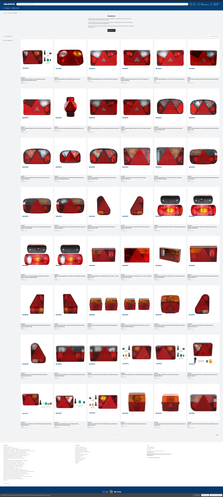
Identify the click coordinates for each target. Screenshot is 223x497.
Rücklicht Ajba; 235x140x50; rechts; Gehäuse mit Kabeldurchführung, (103, 374)
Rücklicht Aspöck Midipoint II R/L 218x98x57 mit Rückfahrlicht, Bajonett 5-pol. (70, 276)
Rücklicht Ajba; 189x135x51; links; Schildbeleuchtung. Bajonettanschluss (137, 374)
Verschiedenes (78, 456)
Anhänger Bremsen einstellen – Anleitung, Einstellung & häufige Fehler (16, 449)
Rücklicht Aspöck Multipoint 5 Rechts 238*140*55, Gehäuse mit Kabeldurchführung (135, 79)
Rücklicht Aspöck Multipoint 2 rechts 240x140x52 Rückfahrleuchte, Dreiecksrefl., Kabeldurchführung (69, 177)
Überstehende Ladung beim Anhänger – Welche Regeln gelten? (15, 470)
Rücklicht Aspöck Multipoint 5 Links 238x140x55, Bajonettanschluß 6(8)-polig (104, 128)
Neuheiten (77, 461)
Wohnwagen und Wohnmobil (80, 458)
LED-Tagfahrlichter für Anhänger (81, 454)
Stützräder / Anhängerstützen (81, 449)
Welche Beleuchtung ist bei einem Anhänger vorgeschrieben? (15, 472)
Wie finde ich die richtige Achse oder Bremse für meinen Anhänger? (16, 473)
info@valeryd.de (150, 455)
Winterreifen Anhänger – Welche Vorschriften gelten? (13, 478)
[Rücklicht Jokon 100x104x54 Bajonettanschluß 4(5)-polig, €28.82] (136, 402)
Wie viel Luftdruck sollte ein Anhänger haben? (12, 477)
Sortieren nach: (207, 36)
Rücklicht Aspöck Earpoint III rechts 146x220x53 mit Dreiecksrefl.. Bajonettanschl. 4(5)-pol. (135, 227)
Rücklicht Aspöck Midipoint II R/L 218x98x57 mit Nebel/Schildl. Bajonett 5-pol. (169, 227)
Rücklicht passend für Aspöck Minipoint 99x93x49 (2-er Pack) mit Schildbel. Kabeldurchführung (135, 325)
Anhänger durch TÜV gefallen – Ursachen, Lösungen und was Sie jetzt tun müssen (19, 450)
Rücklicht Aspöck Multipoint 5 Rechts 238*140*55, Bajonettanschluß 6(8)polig (136, 128)
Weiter (217, 435)
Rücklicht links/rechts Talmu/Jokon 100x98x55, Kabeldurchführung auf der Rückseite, (169, 424)
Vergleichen (37, 74)
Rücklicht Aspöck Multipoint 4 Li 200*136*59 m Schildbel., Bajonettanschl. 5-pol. (133, 177)
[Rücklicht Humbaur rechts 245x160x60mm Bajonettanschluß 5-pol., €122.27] (70, 107)
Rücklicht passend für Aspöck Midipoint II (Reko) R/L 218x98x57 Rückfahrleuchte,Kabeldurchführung (35, 276)
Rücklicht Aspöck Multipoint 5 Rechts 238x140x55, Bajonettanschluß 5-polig (203, 79)
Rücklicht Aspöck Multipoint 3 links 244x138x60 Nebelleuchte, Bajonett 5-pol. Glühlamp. (203, 177)
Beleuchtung (77, 453)
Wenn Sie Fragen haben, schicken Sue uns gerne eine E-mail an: (159, 453)
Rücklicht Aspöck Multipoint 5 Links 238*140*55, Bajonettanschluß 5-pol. (169, 79)
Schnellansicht (37, 72)
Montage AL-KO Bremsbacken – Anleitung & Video (13, 466)
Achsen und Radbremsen (80, 447)
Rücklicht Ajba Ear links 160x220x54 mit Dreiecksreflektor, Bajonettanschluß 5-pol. (200, 325)
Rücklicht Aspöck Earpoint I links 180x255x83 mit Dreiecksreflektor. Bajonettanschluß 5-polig (36, 325)
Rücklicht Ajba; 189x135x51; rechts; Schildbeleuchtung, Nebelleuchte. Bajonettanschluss (36, 424)
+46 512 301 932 (150, 452)
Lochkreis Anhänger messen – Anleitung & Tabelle (12, 465)
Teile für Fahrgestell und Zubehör (81, 450)
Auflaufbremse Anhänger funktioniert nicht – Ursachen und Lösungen (16, 454)
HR (155, 457)
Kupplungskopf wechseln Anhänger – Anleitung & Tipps (14, 464)
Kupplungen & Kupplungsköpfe (81, 448)
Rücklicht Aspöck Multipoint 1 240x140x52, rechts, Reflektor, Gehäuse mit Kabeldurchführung (169, 276)
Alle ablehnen (205, 495)
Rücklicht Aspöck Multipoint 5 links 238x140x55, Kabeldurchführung (103, 78)
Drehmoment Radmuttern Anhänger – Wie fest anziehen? (14, 458)
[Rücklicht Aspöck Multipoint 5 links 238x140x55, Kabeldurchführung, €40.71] (103, 58)
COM (158, 457)
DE (153, 457)
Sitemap (5, 479)
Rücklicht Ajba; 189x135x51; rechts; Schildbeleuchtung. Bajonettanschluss (166, 374)
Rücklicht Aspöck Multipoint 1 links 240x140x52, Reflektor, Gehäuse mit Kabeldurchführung (203, 276)
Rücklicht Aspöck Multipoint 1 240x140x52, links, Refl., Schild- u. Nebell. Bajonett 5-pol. (103, 276)
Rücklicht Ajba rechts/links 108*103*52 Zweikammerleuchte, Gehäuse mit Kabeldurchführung (169, 325)
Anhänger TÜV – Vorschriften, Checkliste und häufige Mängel (15, 451)
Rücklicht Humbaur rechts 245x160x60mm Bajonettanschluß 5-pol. (69, 128)
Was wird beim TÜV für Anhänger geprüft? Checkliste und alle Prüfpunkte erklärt (18, 471)
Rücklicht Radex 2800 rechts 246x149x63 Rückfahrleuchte (67, 78)
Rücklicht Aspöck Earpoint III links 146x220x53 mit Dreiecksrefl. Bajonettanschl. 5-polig (101, 227)
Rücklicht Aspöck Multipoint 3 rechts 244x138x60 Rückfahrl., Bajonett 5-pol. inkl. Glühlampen (70, 227)
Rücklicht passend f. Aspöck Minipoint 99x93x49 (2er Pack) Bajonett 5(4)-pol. (102, 325)
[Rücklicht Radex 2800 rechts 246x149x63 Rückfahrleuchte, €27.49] (70, 58)
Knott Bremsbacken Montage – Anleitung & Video (12, 461)
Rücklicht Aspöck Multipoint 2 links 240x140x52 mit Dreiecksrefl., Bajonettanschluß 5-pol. (168, 128)
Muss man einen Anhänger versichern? (10, 467)
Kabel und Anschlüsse (79, 455)
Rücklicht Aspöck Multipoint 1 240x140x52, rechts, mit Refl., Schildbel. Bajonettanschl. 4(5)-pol (136, 276)
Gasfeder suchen (15, 8)
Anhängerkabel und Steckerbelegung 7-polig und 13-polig (14, 453)
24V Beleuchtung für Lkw (8, 447)
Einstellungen (197, 495)
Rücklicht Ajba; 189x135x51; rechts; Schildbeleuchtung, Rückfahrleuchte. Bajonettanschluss (33, 79)
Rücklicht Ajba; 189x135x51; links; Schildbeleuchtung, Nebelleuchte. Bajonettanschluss (202, 374)
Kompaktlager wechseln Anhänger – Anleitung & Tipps (13, 462)
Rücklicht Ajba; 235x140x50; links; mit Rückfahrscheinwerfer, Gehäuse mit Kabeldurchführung (69, 374)
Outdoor (76, 462)
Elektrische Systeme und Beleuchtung (82, 451)
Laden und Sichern (78, 460)
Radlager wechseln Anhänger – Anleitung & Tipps (12, 468)
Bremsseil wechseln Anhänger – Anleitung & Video (12, 456)
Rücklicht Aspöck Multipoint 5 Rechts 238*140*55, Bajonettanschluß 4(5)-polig (36, 128)
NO (152, 457)
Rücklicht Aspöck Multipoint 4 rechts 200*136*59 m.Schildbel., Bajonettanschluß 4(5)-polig (168, 177)
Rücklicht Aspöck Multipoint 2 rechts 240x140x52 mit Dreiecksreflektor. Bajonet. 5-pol (203, 128)
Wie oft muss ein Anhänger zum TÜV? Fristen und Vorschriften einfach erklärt (18, 476)
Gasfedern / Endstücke (79, 459)
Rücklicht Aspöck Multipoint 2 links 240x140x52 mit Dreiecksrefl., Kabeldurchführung (35, 177)
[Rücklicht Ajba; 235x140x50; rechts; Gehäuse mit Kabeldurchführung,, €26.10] (103, 353)
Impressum (5, 459)
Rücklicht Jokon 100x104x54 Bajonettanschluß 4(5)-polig (133, 423)
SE (150, 457)
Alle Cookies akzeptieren (216, 495)
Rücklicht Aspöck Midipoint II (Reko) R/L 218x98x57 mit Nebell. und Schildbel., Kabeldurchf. (202, 227)
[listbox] (215, 36)
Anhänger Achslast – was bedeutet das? (11, 448)
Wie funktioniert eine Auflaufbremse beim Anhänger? (13, 475)
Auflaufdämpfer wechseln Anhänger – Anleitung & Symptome (15, 455)
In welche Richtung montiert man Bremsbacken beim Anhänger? (15, 460)
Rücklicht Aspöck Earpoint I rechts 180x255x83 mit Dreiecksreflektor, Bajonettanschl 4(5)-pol (69, 325)
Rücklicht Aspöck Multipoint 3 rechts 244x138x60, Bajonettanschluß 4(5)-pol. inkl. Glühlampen (36, 227)
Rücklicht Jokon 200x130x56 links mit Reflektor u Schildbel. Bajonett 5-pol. (203, 424)
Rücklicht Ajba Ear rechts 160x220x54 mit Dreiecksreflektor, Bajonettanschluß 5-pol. (34, 374)
